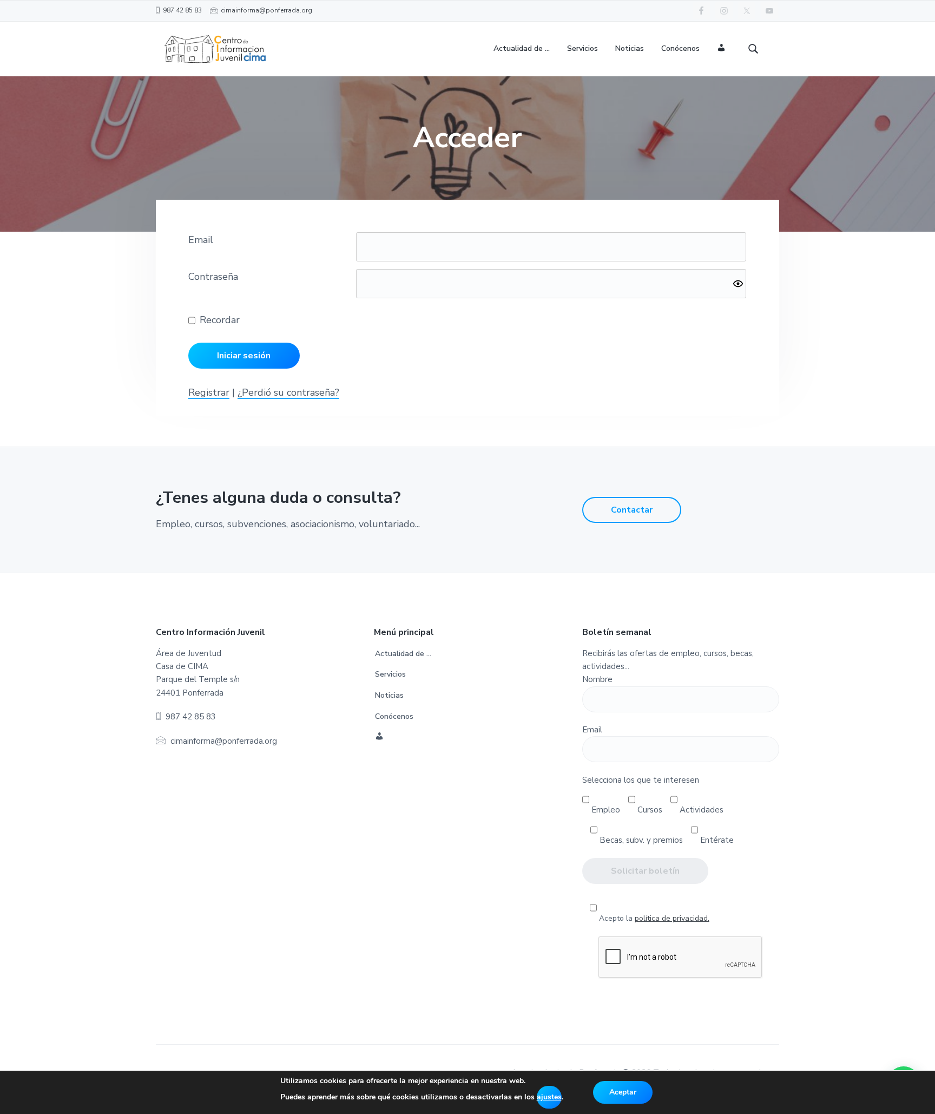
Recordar (220, 319)
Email (200, 239)
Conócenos (394, 716)
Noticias (389, 695)
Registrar (208, 392)
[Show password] (738, 284)
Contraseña (213, 276)
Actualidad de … (403, 653)
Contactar (632, 510)
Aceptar (622, 1092)
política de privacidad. (672, 918)
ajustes (549, 1097)
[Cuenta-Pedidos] (721, 49)
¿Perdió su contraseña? (288, 392)
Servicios (390, 674)
